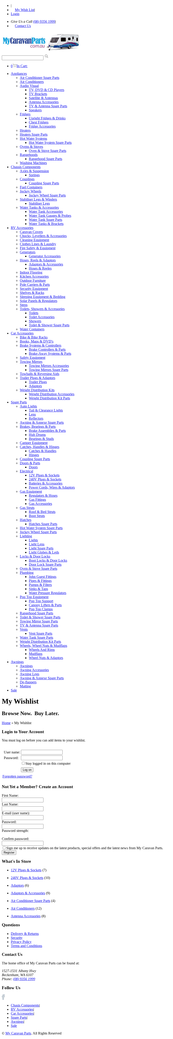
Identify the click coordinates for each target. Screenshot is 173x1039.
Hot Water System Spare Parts (50, 142)
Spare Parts (19, 402)
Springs (34, 175)
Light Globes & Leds (44, 552)
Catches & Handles (42, 451)
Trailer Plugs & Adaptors (37, 378)
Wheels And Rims (42, 650)
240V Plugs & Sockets (45, 479)
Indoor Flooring (31, 272)
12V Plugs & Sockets (44, 475)
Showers (35, 321)
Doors (33, 467)
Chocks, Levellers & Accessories (43, 236)
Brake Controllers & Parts (47, 349)
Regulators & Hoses (43, 495)
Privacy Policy (21, 942)
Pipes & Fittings (40, 581)
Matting (25, 686)
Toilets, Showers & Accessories (42, 309)
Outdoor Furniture (33, 280)
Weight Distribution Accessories (51, 394)
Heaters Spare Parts (34, 134)
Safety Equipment (32, 357)
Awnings (17, 662)
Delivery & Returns (25, 934)
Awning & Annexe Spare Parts (42, 422)
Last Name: (10, 804)
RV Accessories (22, 228)
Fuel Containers (31, 187)
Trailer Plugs (38, 382)
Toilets (33, 313)
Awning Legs (29, 674)
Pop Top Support (41, 601)
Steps (23, 305)
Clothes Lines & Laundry (38, 244)
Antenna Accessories (44, 102)
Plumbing (27, 572)
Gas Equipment (31, 491)
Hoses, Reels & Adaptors (38, 260)
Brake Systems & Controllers (40, 345)
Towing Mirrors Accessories (49, 366)
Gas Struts (27, 508)
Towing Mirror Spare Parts (39, 621)
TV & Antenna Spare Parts (48, 106)
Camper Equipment (34, 443)
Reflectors (36, 418)
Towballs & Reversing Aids (39, 374)
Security (17, 938)
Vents (24, 629)
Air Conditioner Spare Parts (39, 78)
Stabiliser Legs (39, 203)
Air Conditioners (32, 82)
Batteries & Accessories (45, 483)
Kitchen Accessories (34, 276)
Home (6, 723)
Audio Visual (29, 86)
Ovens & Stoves (31, 147)
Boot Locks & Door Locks (48, 560)
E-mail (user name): (16, 813)
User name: (12, 752)
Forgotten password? (17, 776)
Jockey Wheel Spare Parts (47, 195)
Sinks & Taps (38, 589)
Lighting (26, 536)
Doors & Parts (30, 463)
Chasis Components (25, 1005)
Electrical (26, 471)
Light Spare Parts (41, 548)
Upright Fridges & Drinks (47, 118)
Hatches (25, 520)
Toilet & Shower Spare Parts (49, 325)
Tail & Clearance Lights (46, 410)
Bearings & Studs (41, 439)
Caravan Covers (31, 232)
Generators (27, 252)
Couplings (27, 179)
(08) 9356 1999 (44, 21)
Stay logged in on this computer (48, 763)
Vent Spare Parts (40, 633)
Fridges (25, 114)
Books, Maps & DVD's (36, 341)
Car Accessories (22, 333)
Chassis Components (26, 167)
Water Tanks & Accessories (39, 207)
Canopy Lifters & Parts (45, 605)
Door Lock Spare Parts (45, 564)
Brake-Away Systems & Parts (50, 353)
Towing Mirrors (31, 362)
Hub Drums (37, 435)
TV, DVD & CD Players (46, 90)
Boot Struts (37, 516)
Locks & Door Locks (35, 556)
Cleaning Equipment (34, 240)
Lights (33, 540)
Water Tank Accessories (46, 211)
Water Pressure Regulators (47, 593)
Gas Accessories (40, 504)
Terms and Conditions (26, 946)
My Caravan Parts (18, 1033)
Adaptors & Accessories (46, 264)
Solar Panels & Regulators (38, 301)
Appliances (19, 74)
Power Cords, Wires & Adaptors (52, 487)
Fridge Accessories (42, 126)
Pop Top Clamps (41, 609)
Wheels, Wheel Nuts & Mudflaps (43, 646)
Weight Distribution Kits (37, 390)
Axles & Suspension (34, 171)
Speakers (35, 110)
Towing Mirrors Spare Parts (48, 370)
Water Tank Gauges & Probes (50, 215)
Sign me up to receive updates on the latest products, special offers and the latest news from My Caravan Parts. (84, 848)
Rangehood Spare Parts (45, 159)
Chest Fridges (38, 122)
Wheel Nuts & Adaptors (46, 658)
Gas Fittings (37, 499)
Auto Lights (28, 406)
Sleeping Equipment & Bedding (42, 297)
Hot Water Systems (33, 138)
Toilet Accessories (42, 317)
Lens (32, 414)
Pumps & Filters (40, 585)
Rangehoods (29, 155)
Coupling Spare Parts (44, 183)
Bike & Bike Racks (34, 337)
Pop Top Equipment (34, 597)
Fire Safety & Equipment (37, 248)
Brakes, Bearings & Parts (38, 426)
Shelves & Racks (32, 293)
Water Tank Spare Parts (45, 220)
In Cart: (19, 66)
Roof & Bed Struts (42, 512)
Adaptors (35, 386)
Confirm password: (15, 839)
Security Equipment (34, 289)
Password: (11, 758)
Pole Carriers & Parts (35, 284)
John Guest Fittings (42, 577)
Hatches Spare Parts (43, 524)
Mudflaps (35, 654)
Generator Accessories (45, 256)
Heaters (25, 130)
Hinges (34, 455)
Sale (14, 690)
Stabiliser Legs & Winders (38, 199)
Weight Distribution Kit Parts (49, 398)
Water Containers (32, 329)
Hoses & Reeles (40, 268)
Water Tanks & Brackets (46, 224)
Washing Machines (33, 163)
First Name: (10, 795)
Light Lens (36, 544)
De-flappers (28, 682)
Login (15, 14)
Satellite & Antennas (43, 98)
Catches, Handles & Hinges (39, 447)
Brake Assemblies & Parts (47, 431)
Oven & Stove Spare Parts (47, 151)
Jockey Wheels (30, 191)
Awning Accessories (34, 670)
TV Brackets (38, 94)
